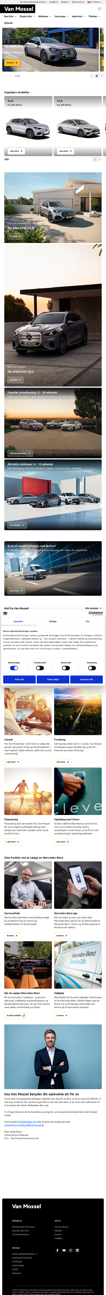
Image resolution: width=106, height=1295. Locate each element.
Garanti (15, 1269)
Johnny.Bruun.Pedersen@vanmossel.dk (24, 1125)
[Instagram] (70, 1250)
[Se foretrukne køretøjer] (99, 9)
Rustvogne (16, 1273)
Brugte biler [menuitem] (26, 16)
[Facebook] (57, 1250)
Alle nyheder (91, 608)
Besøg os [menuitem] (65, 2)
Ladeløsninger (18, 1265)
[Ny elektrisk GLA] (50, 50)
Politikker (59, 1238)
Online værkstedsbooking (23, 1254)
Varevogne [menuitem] (60, 16)
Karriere (58, 1234)
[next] (102, 76)
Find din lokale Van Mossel (23, 1227)
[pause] (97, 76)
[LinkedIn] (77, 1250)
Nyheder (58, 1231)
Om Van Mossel (61, 1227)
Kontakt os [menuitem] (54, 2)
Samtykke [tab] (18, 621)
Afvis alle (19, 679)
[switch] (40, 668)
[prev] (92, 76)
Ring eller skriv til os (20, 1231)
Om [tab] (87, 621)
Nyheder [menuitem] (8, 23)
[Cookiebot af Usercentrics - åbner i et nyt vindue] (91, 613)
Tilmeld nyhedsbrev (20, 1234)
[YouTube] (64, 1250)
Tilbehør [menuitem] (92, 16)
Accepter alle (86, 679)
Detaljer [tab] (53, 621)
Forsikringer (17, 1262)
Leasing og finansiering (22, 1258)
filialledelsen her (28, 1122)
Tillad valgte (53, 679)
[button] (99, 9)
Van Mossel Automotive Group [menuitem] (32, 2)
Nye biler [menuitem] (9, 16)
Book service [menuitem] (77, 2)
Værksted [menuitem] (77, 16)
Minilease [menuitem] (43, 16)
